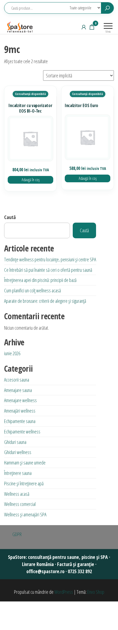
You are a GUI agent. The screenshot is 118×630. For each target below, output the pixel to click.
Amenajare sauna (18, 390)
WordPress (63, 592)
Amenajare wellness (20, 400)
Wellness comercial (20, 504)
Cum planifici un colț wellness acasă (32, 290)
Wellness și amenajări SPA (25, 514)
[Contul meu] (83, 27)
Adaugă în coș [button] (31, 179)
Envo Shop (95, 592)
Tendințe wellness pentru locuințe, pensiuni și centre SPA (50, 259)
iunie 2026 (12, 353)
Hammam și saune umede (25, 462)
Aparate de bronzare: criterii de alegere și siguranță (45, 301)
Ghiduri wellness (17, 452)
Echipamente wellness (22, 431)
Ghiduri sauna (15, 442)
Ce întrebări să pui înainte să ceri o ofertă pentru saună (48, 270)
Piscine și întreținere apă (24, 483)
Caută (10, 217)
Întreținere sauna (18, 473)
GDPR (17, 534)
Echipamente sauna (19, 421)
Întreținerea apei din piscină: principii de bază (40, 280)
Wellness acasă (16, 494)
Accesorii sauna (16, 379)
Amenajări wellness (19, 410)
